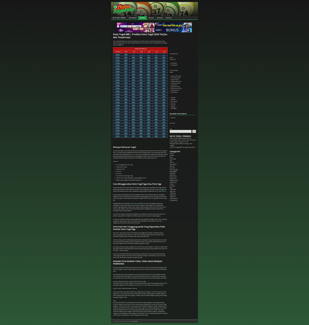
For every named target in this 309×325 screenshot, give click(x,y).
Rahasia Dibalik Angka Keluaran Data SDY (180, 138)
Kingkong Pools (174, 180)
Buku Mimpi (173, 159)
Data (171, 160)
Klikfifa (171, 72)
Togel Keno (173, 193)
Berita (171, 157)
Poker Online (173, 182)
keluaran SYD (173, 178)
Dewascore (173, 59)
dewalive (173, 97)
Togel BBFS (173, 189)
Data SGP (169, 18)
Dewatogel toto (174, 54)
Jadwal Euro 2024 (175, 87)
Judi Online (172, 173)
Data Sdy (160, 18)
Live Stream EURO (175, 78)
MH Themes (135, 321)
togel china (172, 191)
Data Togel (134, 154)
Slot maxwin (174, 101)
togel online (173, 195)
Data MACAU (133, 18)
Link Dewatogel (174, 70)
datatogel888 (173, 171)
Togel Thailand (173, 198)
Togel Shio (172, 196)
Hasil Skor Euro (175, 90)
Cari (171, 129)
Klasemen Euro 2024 (176, 88)
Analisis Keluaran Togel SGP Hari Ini (179, 142)
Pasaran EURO (175, 79)
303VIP (171, 57)
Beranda (142, 18)
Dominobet (174, 63)
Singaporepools (161, 191)
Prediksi (172, 184)
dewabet (173, 99)
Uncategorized (173, 200)
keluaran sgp (135, 203)
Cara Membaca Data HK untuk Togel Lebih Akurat (183, 140)
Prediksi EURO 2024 (176, 81)
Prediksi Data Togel (141, 285)
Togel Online (174, 92)
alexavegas (174, 108)
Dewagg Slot (174, 65)
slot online (172, 186)
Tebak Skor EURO (175, 83)
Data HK (151, 18)
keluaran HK (173, 175)
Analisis (172, 153)
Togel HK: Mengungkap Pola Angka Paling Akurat (182, 147)
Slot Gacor (172, 123)
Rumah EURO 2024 (176, 76)
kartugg (173, 106)
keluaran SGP (173, 177)
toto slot (173, 103)
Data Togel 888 (174, 169)
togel (171, 187)
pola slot (173, 104)
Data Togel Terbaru (119, 18)
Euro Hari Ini (174, 85)
